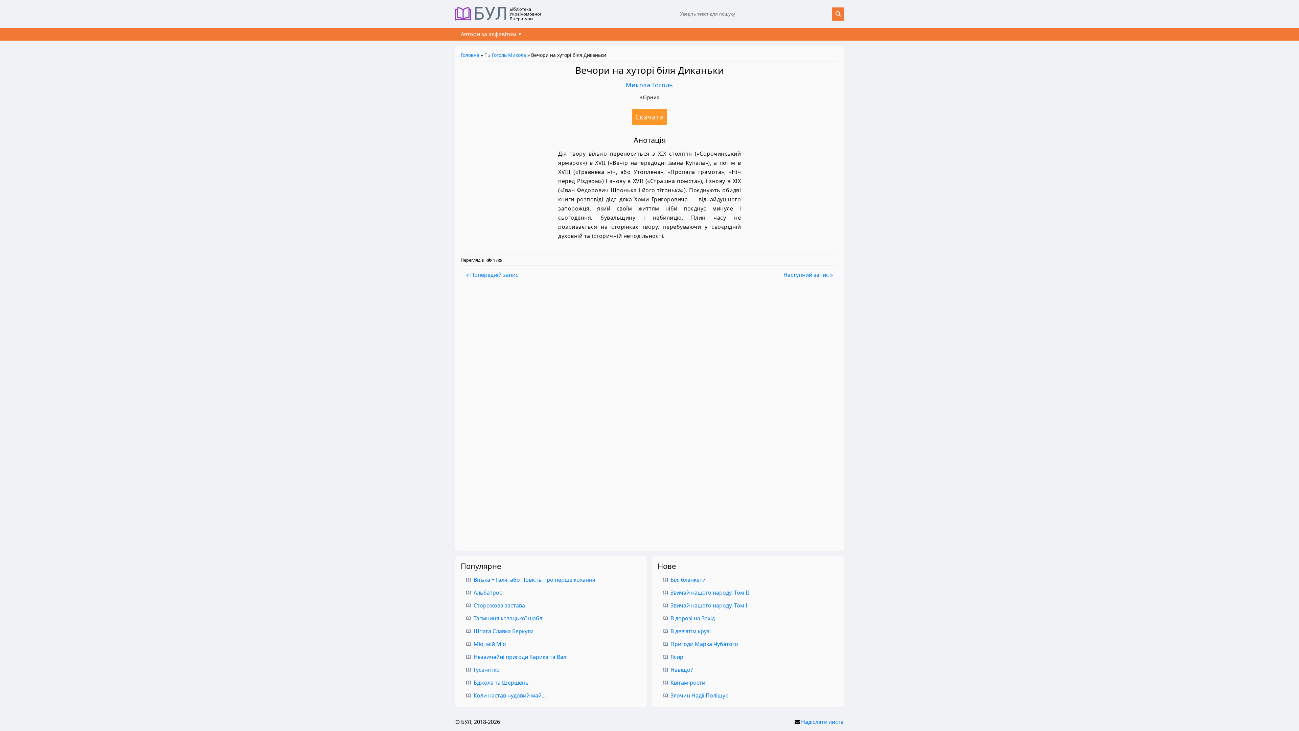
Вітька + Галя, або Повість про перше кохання (534, 579)
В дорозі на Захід (692, 618)
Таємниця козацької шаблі (509, 618)
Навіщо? (681, 669)
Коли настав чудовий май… (510, 695)
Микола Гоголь (649, 85)
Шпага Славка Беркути (503, 631)
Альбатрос (488, 592)
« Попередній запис (492, 275)
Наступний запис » (808, 275)
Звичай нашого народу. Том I (708, 605)
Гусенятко (487, 669)
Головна (470, 55)
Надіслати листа (822, 722)
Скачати (649, 116)
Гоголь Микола (509, 55)
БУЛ (491, 14)
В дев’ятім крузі (690, 631)
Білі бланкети (688, 579)
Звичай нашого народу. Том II (709, 592)
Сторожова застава (499, 605)
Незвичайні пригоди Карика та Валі (521, 657)
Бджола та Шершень (501, 682)
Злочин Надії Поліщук (699, 695)
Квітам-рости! (688, 682)
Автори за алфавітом (488, 34)
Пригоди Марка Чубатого (704, 644)
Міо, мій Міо (490, 644)
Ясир (676, 657)
